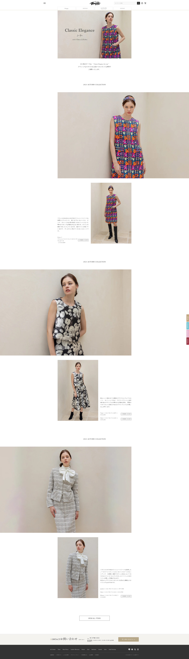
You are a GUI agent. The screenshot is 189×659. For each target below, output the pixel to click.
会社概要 (91, 654)
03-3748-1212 (94, 638)
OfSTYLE (85, 8)
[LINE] (129, 649)
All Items (53, 649)
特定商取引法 (84, 654)
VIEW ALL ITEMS (94, 618)
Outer (83, 649)
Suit (88, 649)
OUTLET (122, 8)
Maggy (67, 8)
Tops (59, 649)
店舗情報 (52, 654)
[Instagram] (138, 649)
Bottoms (94, 649)
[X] (135, 649)
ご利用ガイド (58, 654)
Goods (100, 649)
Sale (105, 649)
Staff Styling (112, 649)
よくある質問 (66, 654)
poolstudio (104, 8)
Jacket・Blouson (75, 649)
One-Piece (66, 649)
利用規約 (97, 654)
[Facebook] (132, 649)
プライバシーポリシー (75, 654)
